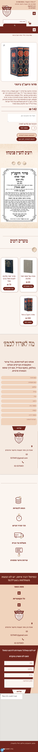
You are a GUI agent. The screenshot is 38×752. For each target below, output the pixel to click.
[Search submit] (14, 25)
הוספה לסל (24, 128)
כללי (24, 35)
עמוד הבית (29, 35)
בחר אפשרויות (28, 286)
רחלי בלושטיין (15, 743)
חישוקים (28, 743)
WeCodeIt (6, 749)
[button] (34, 13)
